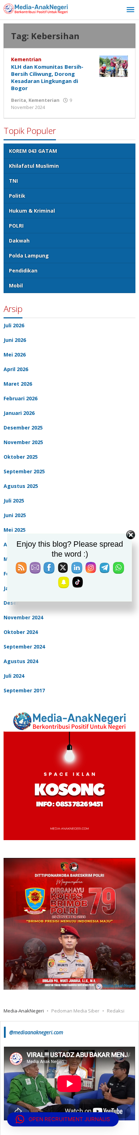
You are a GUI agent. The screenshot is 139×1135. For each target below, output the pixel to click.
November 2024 (23, 617)
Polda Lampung (29, 255)
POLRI (16, 225)
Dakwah (19, 240)
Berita (18, 100)
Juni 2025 (15, 515)
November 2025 (23, 442)
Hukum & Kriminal (32, 210)
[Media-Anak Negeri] (36, 8)
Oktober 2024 (21, 632)
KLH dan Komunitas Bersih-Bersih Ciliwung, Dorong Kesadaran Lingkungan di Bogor (47, 77)
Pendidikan (23, 270)
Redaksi (115, 1011)
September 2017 (24, 690)
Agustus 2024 (21, 661)
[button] (63, 1119)
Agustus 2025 (21, 486)
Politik (17, 195)
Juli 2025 (14, 500)
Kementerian (44, 100)
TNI (13, 180)
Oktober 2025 (21, 456)
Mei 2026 (15, 354)
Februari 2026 (20, 398)
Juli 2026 (14, 325)
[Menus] (130, 10)
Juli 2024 (14, 675)
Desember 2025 (23, 427)
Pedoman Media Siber (75, 1011)
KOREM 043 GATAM (33, 150)
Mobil (16, 285)
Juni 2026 (15, 340)
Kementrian (26, 59)
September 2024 (24, 646)
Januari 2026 (19, 413)
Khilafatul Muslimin (34, 165)
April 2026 (16, 369)
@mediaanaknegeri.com (36, 1032)
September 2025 (24, 471)
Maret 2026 (18, 383)
